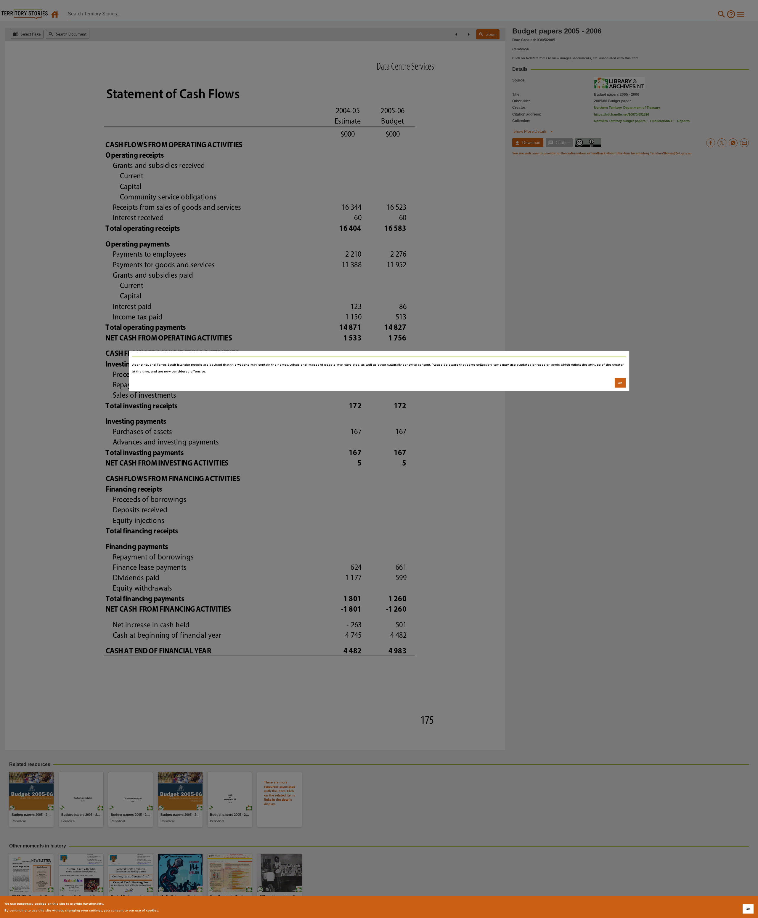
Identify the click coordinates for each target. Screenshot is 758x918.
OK (620, 383)
